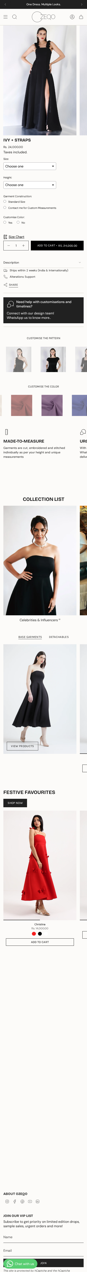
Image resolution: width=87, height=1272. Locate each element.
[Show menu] (5, 17)
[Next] (82, 4)
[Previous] (5, 4)
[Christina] (39, 865)
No (23, 222)
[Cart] (81, 17)
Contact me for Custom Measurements (32, 208)
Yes (10, 222)
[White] (46, 934)
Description (11, 262)
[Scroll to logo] (49, 359)
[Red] (34, 934)
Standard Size (16, 202)
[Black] (40, 934)
